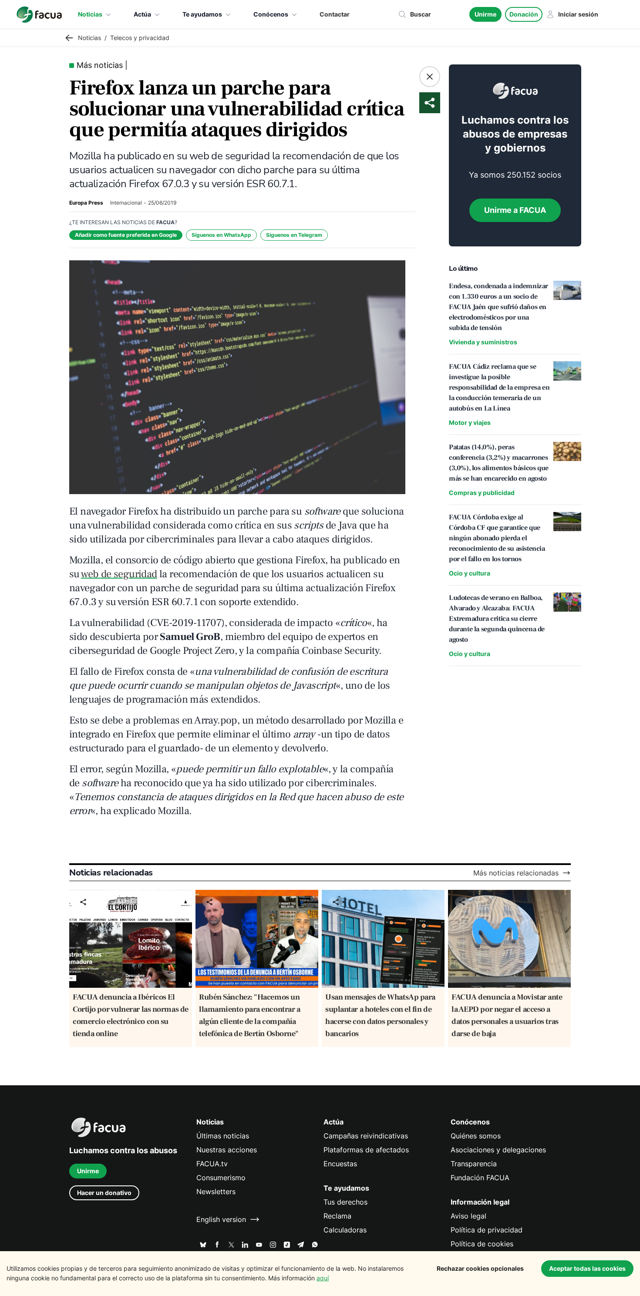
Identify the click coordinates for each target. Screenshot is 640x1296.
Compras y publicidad (482, 492)
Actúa (142, 14)
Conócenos (270, 14)
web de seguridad (119, 574)
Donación (523, 14)
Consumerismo (221, 1177)
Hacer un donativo (104, 1192)
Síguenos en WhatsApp (221, 235)
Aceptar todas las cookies (587, 1268)
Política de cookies (482, 1243)
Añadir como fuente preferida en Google (126, 235)
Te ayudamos (202, 14)
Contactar (335, 14)
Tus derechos (345, 1202)
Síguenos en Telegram (294, 235)
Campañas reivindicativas (365, 1135)
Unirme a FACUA (515, 210)
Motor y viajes (470, 422)
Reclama (337, 1216)
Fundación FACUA (480, 1177)
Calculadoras (345, 1229)
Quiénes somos (476, 1135)
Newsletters (216, 1191)
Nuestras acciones (226, 1149)
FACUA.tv (212, 1163)
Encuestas (340, 1163)
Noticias (90, 14)
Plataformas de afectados (366, 1149)
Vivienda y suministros (483, 342)
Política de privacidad (486, 1229)
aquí (323, 1278)
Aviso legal (468, 1216)
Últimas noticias (222, 1135)
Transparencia (474, 1163)
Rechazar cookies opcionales (480, 1268)
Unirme (485, 14)
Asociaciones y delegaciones (498, 1149)
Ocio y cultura (469, 573)
